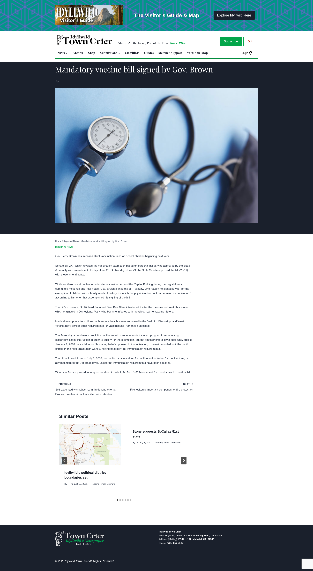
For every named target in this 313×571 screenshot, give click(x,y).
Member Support (170, 53)
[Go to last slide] (64, 460)
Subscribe (231, 41)
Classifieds (132, 53)
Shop (91, 53)
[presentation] (90, 444)
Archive (78, 53)
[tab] (117, 500)
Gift (249, 41)
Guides (149, 53)
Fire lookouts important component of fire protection (161, 387)
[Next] (183, 460)
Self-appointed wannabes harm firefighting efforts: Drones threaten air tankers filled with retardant (85, 389)
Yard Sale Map (197, 53)
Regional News (64, 247)
